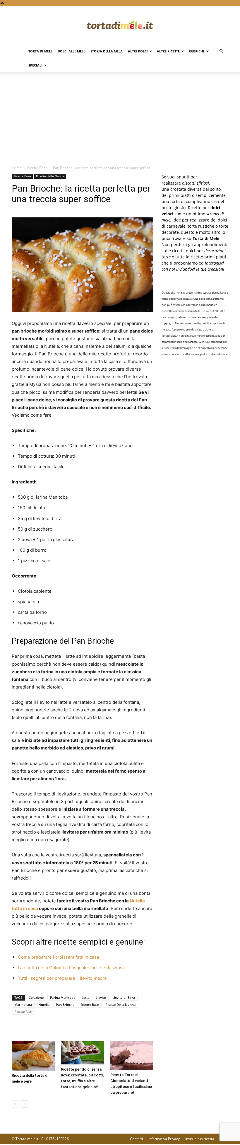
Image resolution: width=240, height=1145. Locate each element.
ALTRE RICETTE (168, 51)
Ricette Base (37, 167)
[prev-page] (15, 1104)
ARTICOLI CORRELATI (35, 1029)
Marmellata (23, 1004)
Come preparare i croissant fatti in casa (58, 957)
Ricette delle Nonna (50, 176)
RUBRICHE (197, 51)
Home (17, 167)
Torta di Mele (40, 51)
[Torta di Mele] (120, 25)
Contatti (136, 1138)
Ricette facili (23, 1011)
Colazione (36, 997)
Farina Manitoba (62, 997)
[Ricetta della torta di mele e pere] (33, 1056)
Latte (85, 997)
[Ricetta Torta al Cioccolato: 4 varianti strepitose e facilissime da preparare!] (131, 1055)
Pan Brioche (65, 1004)
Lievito (101, 997)
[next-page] (24, 1104)
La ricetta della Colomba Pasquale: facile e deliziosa (71, 967)
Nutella (43, 1004)
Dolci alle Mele (71, 51)
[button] (221, 51)
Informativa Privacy (164, 1138)
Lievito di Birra (123, 997)
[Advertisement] (120, 121)
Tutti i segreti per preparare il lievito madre (62, 978)
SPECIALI (35, 65)
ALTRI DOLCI (138, 51)
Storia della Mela (106, 51)
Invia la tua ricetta (199, 1138)
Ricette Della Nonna (120, 1004)
